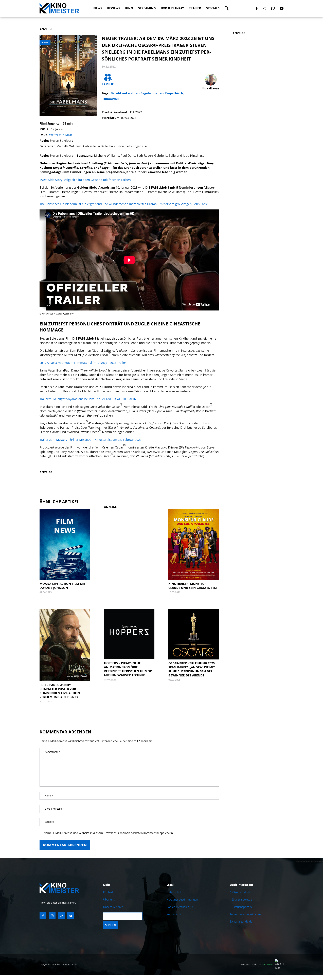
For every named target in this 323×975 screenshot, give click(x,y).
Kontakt (108, 892)
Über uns (109, 899)
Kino (129, 8)
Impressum (174, 914)
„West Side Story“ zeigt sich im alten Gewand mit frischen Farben (85, 180)
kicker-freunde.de (241, 921)
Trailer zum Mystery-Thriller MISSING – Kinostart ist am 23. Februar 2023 (90, 440)
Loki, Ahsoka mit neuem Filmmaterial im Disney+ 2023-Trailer (83, 363)
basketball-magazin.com (245, 914)
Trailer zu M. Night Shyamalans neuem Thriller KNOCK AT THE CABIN (88, 399)
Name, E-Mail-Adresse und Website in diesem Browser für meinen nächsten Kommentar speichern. (109, 833)
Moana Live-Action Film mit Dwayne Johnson (62, 586)
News (97, 8)
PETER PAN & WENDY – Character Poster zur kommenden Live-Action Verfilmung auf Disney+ (60, 691)
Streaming (147, 8)
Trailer (195, 8)
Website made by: (257, 964)
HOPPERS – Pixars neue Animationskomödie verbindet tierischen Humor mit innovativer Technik (128, 669)
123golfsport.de (240, 892)
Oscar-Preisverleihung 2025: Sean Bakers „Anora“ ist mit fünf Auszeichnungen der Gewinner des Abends (192, 669)
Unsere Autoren (113, 907)
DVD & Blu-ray (172, 8)
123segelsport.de (241, 899)
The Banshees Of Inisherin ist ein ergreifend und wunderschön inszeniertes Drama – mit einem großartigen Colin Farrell (124, 204)
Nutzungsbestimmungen (182, 899)
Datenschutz (175, 892)
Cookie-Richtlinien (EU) (181, 907)
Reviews (113, 8)
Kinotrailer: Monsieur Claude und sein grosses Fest (193, 586)
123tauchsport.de (241, 907)
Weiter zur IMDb (60, 135)
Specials (213, 8)
